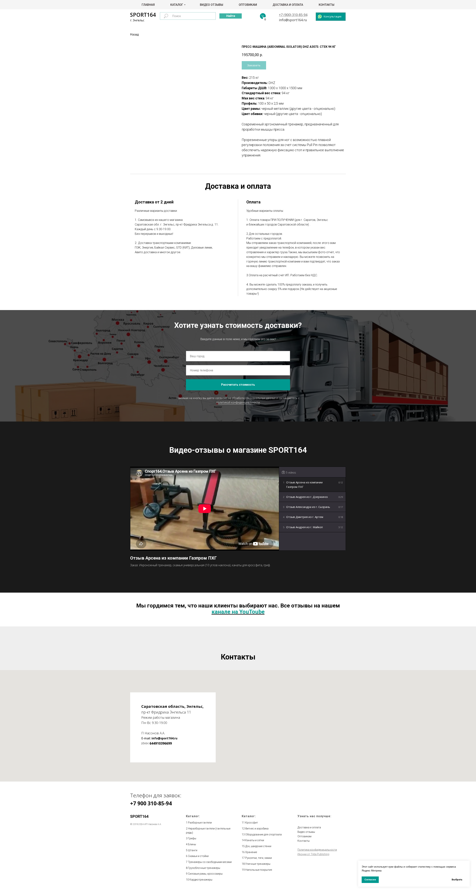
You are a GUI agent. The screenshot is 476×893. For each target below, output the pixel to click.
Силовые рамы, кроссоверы (205, 873)
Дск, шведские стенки (258, 846)
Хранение (251, 852)
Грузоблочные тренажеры (204, 867)
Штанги (192, 850)
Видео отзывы (211, 5)
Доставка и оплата (288, 5)
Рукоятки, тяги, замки (258, 857)
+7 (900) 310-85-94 (293, 14)
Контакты (326, 5)
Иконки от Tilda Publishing (313, 854)
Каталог (176, 5)
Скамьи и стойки (198, 856)
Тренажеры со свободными (205, 861)
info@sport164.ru (293, 20)
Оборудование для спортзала (263, 834)
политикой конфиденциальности (238, 402)
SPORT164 (143, 14)
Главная (148, 5)
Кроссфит (251, 822)
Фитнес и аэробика (256, 828)
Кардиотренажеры (200, 879)
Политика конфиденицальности (317, 849)
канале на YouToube (238, 611)
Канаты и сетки (254, 840)
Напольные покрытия (258, 869)
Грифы (192, 838)
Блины (192, 844)
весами (227, 861)
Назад (134, 34)
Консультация (332, 16)
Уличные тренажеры (257, 863)
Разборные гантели (200, 822)
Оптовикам (248, 5)
